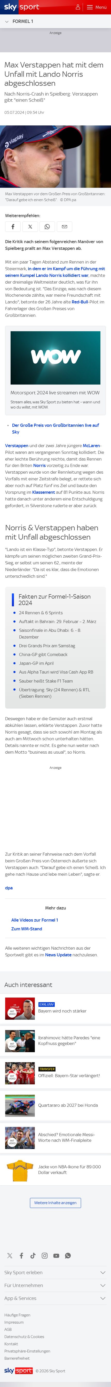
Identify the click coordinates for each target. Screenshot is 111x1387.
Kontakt (11, 1344)
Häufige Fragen (17, 1315)
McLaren (91, 445)
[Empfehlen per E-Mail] (64, 227)
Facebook (21, 1255)
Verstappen (16, 445)
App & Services (20, 1298)
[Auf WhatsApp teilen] (47, 227)
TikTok (33, 1255)
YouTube (56, 1255)
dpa (9, 887)
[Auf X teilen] (30, 227)
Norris (39, 465)
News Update (58, 954)
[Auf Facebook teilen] (13, 227)
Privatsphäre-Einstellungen (27, 1351)
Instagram (44, 1255)
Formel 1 (23, 21)
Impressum (14, 1322)
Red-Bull (80, 301)
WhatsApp (67, 1255)
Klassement (43, 492)
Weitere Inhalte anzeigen (55, 1203)
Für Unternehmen (23, 1285)
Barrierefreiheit (17, 1358)
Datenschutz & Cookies (24, 1336)
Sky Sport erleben (23, 1272)
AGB (8, 1329)
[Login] (78, 7)
